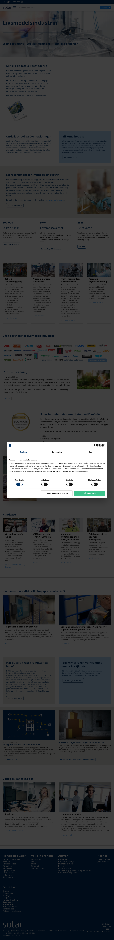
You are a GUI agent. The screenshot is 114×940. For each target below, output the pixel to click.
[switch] (44, 484)
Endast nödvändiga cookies (57, 493)
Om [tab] (90, 452)
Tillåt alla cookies (89, 493)
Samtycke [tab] (23, 452)
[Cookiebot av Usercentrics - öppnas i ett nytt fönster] (95, 445)
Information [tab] (57, 452)
